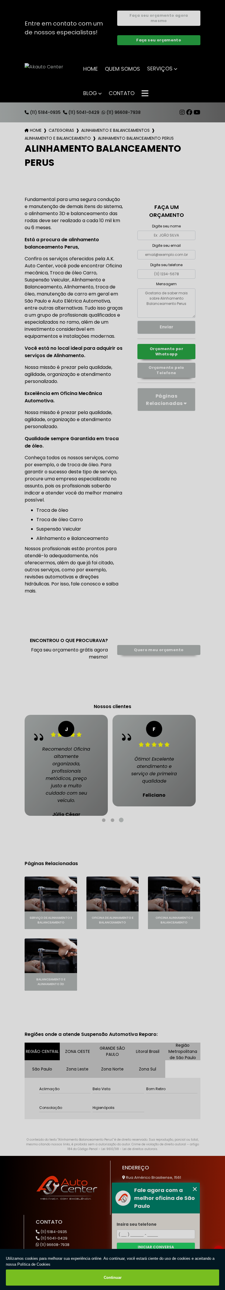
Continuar (113, 1277)
